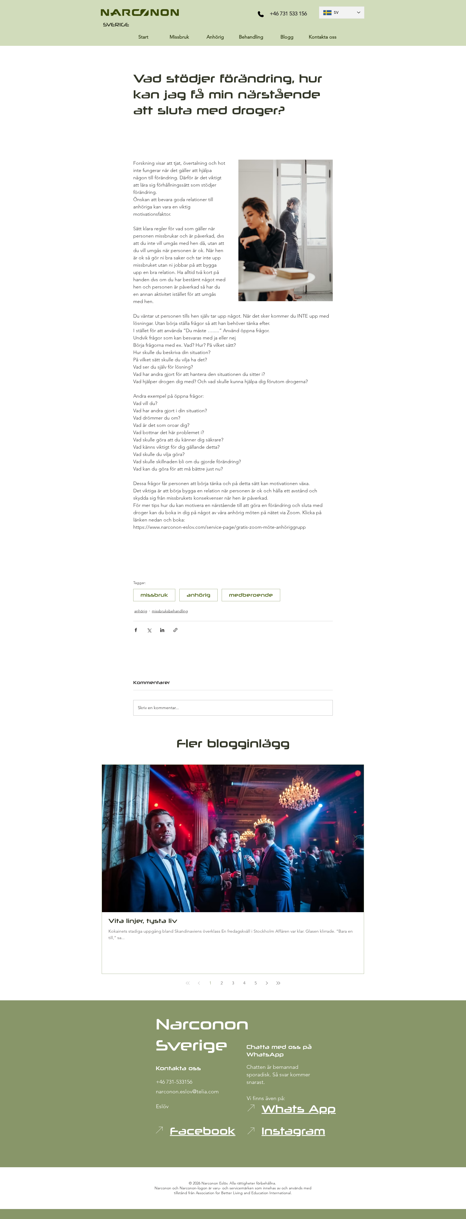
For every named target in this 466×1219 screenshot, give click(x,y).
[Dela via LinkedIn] (162, 630)
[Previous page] (199, 983)
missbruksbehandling (170, 611)
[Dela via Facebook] (135, 630)
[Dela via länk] (175, 630)
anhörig (198, 595)
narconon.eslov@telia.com (187, 1091)
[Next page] (267, 983)
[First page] (188, 983)
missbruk (154, 595)
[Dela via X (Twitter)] (149, 630)
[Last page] (278, 983)
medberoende (251, 595)
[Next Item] (355, 838)
